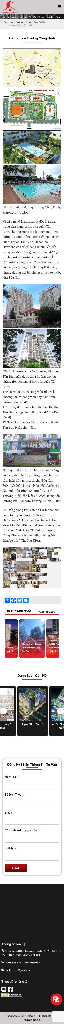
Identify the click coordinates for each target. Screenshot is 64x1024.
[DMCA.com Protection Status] (11, 996)
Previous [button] (3, 711)
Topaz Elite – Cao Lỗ (32, 724)
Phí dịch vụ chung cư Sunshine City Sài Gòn (31, 648)
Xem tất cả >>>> (49, 611)
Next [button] (60, 711)
